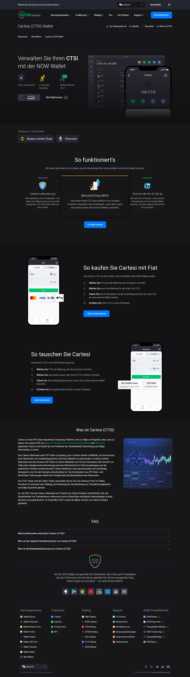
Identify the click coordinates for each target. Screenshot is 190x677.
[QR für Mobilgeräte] (124, 591)
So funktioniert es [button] (118, 26)
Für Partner (123, 15)
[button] (29, 15)
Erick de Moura (69, 443)
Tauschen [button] (149, 26)
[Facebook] (146, 666)
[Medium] (168, 666)
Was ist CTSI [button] (165, 26)
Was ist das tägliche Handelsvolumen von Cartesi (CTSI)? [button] (47, 541)
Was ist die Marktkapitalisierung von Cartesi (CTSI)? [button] (44, 548)
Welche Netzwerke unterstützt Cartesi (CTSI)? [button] (41, 533)
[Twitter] (151, 666)
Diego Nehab (83, 443)
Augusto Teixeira (53, 443)
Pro (111, 15)
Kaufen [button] (135, 26)
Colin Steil (100, 443)
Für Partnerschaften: (152, 672)
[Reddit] (162, 666)
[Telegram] (157, 666)
